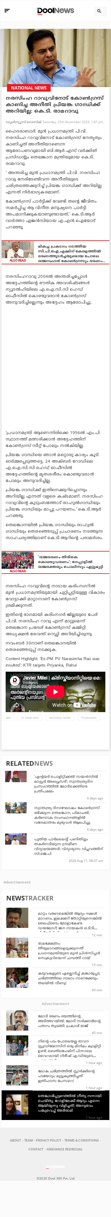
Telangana (88, 718)
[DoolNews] (54, 10)
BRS (8, 718)
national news (60, 718)
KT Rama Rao (30, 718)
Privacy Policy (48, 1140)
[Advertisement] (55, 367)
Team (28, 1140)
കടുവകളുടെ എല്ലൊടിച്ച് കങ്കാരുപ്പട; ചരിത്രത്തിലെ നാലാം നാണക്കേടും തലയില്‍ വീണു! (69, 979)
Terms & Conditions (81, 1140)
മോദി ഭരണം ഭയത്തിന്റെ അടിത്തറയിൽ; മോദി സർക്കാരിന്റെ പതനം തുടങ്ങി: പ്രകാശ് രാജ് (69, 1021)
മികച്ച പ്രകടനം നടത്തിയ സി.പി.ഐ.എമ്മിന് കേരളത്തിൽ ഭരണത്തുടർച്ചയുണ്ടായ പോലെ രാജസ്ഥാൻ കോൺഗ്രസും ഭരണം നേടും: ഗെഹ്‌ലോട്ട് (70, 254)
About (15, 1140)
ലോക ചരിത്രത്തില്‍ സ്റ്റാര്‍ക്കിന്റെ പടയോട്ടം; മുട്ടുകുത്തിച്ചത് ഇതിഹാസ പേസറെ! (66, 1076)
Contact (35, 1149)
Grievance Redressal (65, 1149)
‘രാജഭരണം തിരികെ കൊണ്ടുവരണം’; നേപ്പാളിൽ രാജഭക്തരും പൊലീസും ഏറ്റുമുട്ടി (70, 562)
